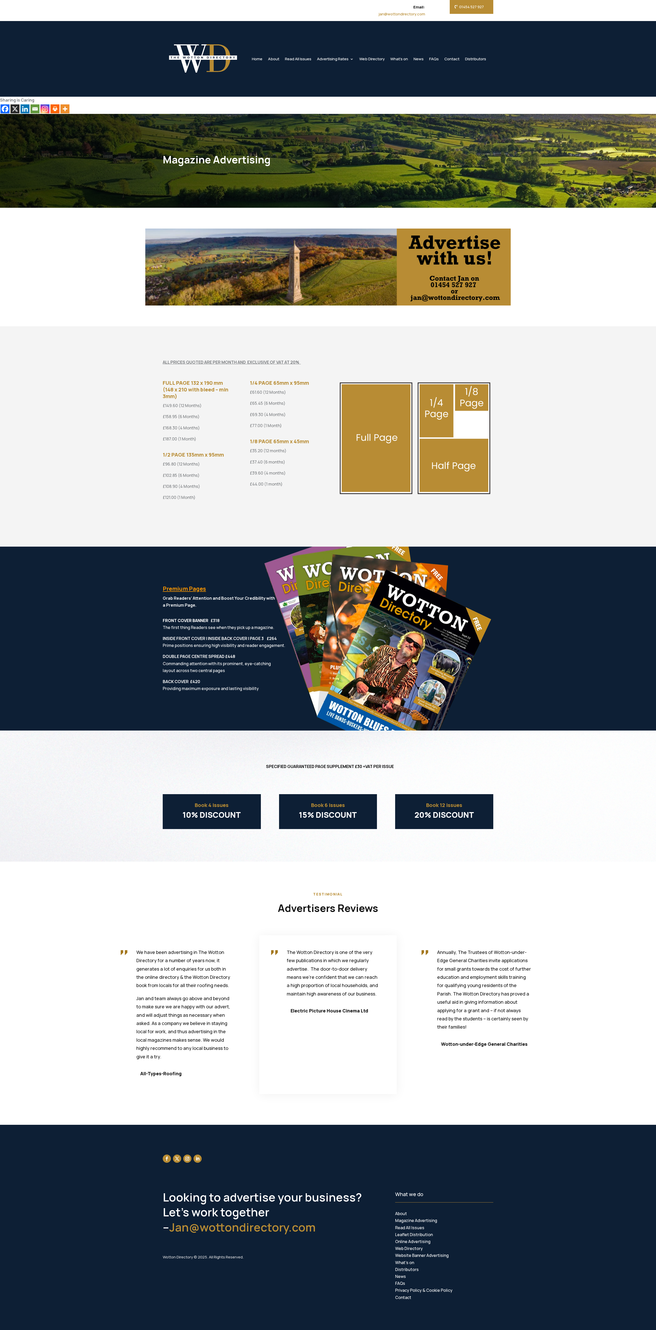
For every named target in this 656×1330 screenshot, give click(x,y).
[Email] (34, 108)
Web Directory (372, 59)
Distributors (475, 59)
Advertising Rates (332, 59)
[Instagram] (44, 108)
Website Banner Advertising (422, 1255)
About (273, 59)
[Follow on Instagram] (187, 1159)
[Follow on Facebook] (167, 1159)
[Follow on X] (177, 1159)
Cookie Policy (439, 1290)
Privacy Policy (408, 1290)
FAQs (434, 59)
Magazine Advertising (416, 1220)
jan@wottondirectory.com (401, 14)
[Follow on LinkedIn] (197, 1159)
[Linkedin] (24, 108)
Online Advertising (412, 1241)
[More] (64, 108)
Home (257, 59)
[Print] (54, 108)
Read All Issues (298, 59)
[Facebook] (5, 108)
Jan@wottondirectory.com (242, 1227)
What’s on (399, 59)
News (419, 59)
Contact (451, 59)
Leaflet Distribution (414, 1234)
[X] (15, 108)
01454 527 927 (471, 6)
